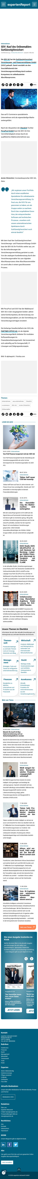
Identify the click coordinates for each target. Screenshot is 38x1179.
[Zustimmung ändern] (4, 1172)
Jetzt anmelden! (7, 1162)
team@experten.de (11, 1112)
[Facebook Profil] (9, 1144)
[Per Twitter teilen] (21, 84)
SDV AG (7, 59)
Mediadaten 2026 (8, 1097)
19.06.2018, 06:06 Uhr (17, 52)
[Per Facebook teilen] (14, 84)
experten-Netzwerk (7, 1110)
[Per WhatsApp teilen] (10, 84)
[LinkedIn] (3, 1144)
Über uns (4, 1107)
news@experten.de (7, 1116)
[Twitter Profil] (15, 1144)
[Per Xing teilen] (18, 84)
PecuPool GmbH (7, 131)
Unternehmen (5, 43)
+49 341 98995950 (9, 1041)
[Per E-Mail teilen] (3, 84)
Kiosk (24, 1139)
